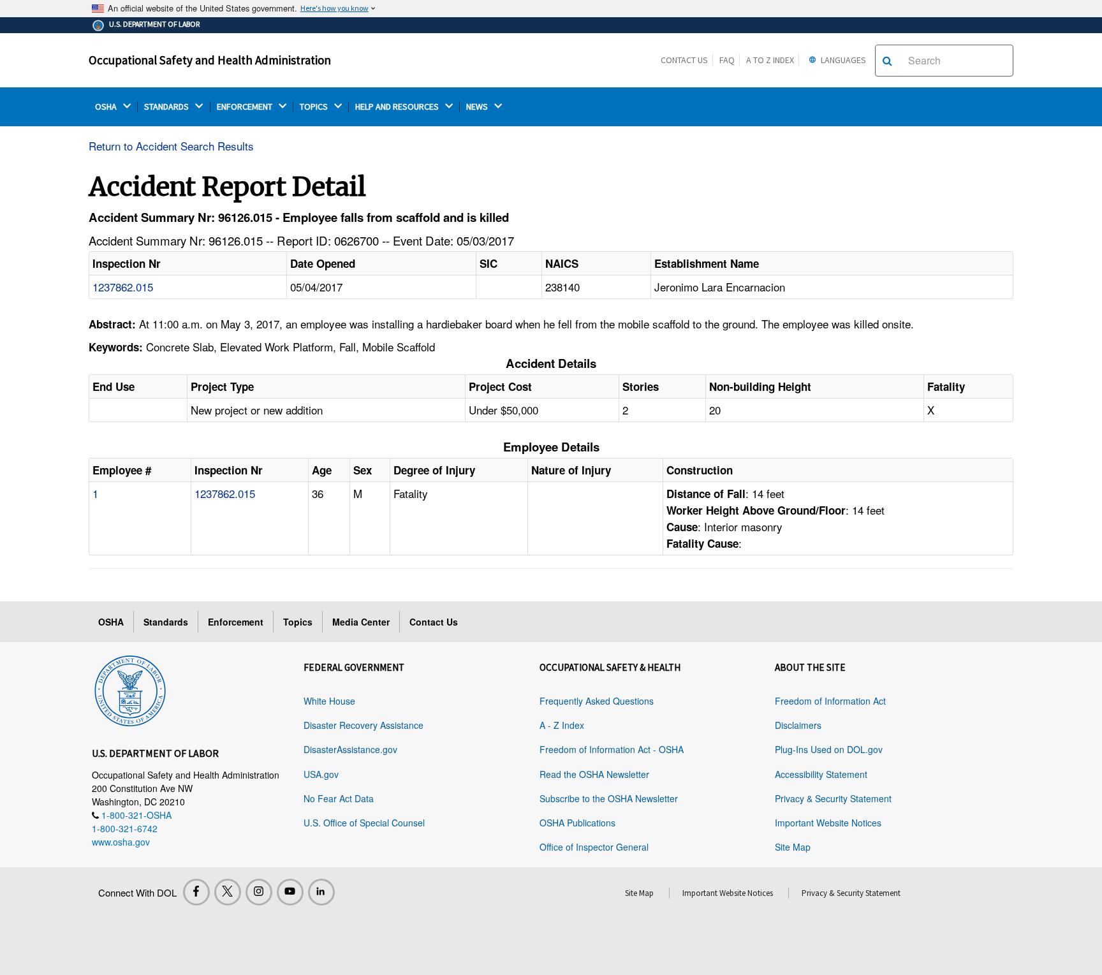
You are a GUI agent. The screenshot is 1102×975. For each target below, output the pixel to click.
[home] (130, 688)
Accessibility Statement (821, 774)
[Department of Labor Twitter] (227, 892)
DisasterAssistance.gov (350, 749)
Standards (165, 621)
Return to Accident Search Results (171, 146)
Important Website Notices (828, 822)
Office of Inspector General (594, 846)
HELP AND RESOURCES (398, 106)
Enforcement (235, 621)
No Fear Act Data (339, 798)
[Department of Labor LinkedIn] (321, 892)
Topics (297, 621)
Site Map (793, 846)
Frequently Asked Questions (597, 700)
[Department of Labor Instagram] (259, 892)
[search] (887, 60)
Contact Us (684, 60)
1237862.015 (122, 287)
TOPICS (315, 106)
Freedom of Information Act (830, 700)
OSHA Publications (577, 822)
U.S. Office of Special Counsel (364, 822)
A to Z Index (770, 60)
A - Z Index (562, 725)
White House (329, 700)
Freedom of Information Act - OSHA (612, 749)
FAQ (727, 60)
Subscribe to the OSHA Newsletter (609, 798)
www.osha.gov (121, 841)
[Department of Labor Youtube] (290, 892)
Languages (842, 60)
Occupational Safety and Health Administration (210, 60)
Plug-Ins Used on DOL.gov (829, 749)
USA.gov (321, 774)
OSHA (107, 106)
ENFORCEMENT (245, 106)
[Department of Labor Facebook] (196, 892)
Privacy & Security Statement (833, 798)
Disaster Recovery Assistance (363, 725)
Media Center (361, 621)
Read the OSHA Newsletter (594, 774)
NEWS (478, 106)
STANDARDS (167, 106)
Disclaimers (798, 725)
